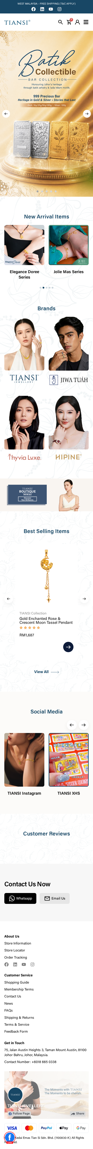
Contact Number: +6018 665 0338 (30, 1062)
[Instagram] (59, 9)
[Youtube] (51, 9)
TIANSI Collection (32, 613)
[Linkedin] (42, 9)
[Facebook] (33, 9)
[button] (6, 114)
